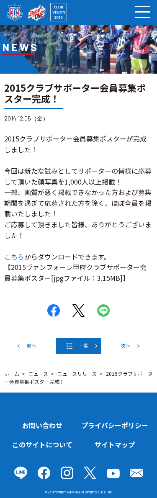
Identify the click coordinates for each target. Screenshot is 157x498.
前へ (31, 345)
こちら (14, 257)
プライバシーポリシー (114, 425)
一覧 (83, 345)
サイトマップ (115, 444)
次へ (126, 345)
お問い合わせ (42, 425)
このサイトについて (42, 444)
